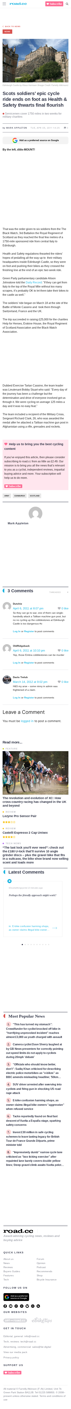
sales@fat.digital (41, 1346)
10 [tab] (48, 944)
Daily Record (34, 282)
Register (29, 631)
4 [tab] (31, 944)
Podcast (41, 1267)
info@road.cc (31, 1336)
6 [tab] (37, 944)
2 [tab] (25, 944)
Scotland (34, 496)
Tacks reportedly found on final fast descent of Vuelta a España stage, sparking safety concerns (33, 1120)
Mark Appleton (18, 523)
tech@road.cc (28, 1341)
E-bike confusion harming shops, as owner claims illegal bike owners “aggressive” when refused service (35, 1104)
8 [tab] (42, 944)
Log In (17, 631)
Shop (40, 1275)
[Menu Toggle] (4, 4)
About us (8, 1259)
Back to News (13, 26)
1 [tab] (22, 944)
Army (6, 496)
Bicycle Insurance (47, 1279)
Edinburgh (19, 496)
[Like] (60, 608)
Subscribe (56, 3)
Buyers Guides (11, 1271)
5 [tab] (34, 944)
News (6, 1263)
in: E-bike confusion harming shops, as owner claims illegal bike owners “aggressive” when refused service (29, 928)
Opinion (41, 1263)
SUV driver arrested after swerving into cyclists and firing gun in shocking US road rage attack (34, 1088)
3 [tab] (28, 944)
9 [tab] (45, 944)
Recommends (44, 1271)
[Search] (67, 4)
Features (8, 1275)
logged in (27, 721)
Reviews (8, 1267)
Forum (40, 1259)
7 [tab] (39, 944)
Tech (6, 1279)
